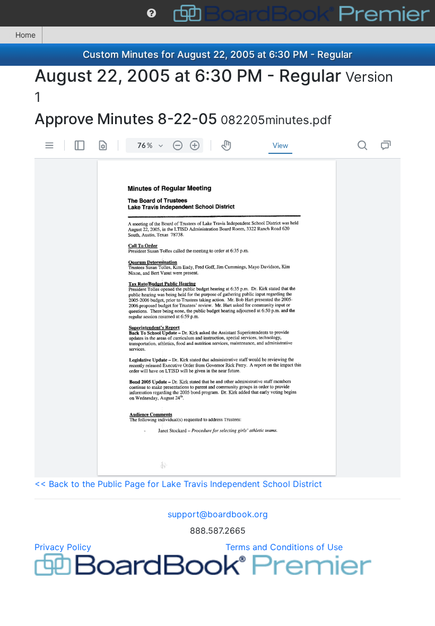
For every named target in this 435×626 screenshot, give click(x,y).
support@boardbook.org (218, 514)
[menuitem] (151, 13)
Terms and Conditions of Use (284, 547)
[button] (151, 13)
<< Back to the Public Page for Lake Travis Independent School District (178, 484)
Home (25, 34)
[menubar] (217, 13)
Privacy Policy (62, 547)
